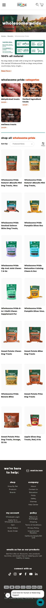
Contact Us (33, 489)
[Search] (37, 4)
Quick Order (13, 531)
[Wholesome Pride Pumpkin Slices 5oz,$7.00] (35, 206)
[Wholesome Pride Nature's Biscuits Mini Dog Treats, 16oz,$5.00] (11, 163)
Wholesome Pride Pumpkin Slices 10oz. (34, 310)
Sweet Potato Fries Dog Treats (33, 395)
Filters (43, 145)
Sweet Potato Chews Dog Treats (11, 352)
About (33, 486)
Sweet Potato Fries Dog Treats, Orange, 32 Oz (11, 439)
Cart (13, 525)
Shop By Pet (13, 486)
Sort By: (4, 144)
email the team (36, 470)
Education (33, 492)
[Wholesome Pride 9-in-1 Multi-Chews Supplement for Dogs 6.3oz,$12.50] (11, 291)
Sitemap (33, 501)
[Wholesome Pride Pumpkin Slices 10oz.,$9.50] (35, 291)
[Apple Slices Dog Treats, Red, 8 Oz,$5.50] (35, 420)
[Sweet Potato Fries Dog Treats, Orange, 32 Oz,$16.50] (11, 420)
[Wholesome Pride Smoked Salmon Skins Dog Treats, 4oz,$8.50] (11, 206)
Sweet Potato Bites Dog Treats (33, 352)
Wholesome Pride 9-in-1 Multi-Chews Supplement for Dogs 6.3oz (11, 312)
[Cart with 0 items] (42, 5)
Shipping (33, 522)
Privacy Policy (33, 528)
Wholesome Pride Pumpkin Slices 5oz (33, 224)
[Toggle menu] (5, 5)
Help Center (33, 504)
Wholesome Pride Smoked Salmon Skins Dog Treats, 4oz (10, 226)
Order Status (12, 528)
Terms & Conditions (33, 525)
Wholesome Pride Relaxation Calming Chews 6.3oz (33, 268)
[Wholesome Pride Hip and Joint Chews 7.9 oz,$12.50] (11, 249)
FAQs (33, 495)
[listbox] (22, 144)
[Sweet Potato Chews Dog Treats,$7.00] (11, 334)
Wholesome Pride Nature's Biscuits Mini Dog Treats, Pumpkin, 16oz (34, 183)
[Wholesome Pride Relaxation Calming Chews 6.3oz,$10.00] (35, 249)
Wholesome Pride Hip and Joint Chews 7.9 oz (11, 268)
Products (12, 489)
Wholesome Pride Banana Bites (10, 395)
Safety (33, 498)
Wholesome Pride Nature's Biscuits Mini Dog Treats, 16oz (11, 183)
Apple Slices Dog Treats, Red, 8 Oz (32, 438)
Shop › (4, 102)
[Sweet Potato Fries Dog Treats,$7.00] (35, 377)
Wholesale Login (13, 517)
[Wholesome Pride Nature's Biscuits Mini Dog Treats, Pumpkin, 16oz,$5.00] (35, 163)
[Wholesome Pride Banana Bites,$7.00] (11, 377)
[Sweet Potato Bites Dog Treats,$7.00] (35, 334)
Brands (13, 492)
